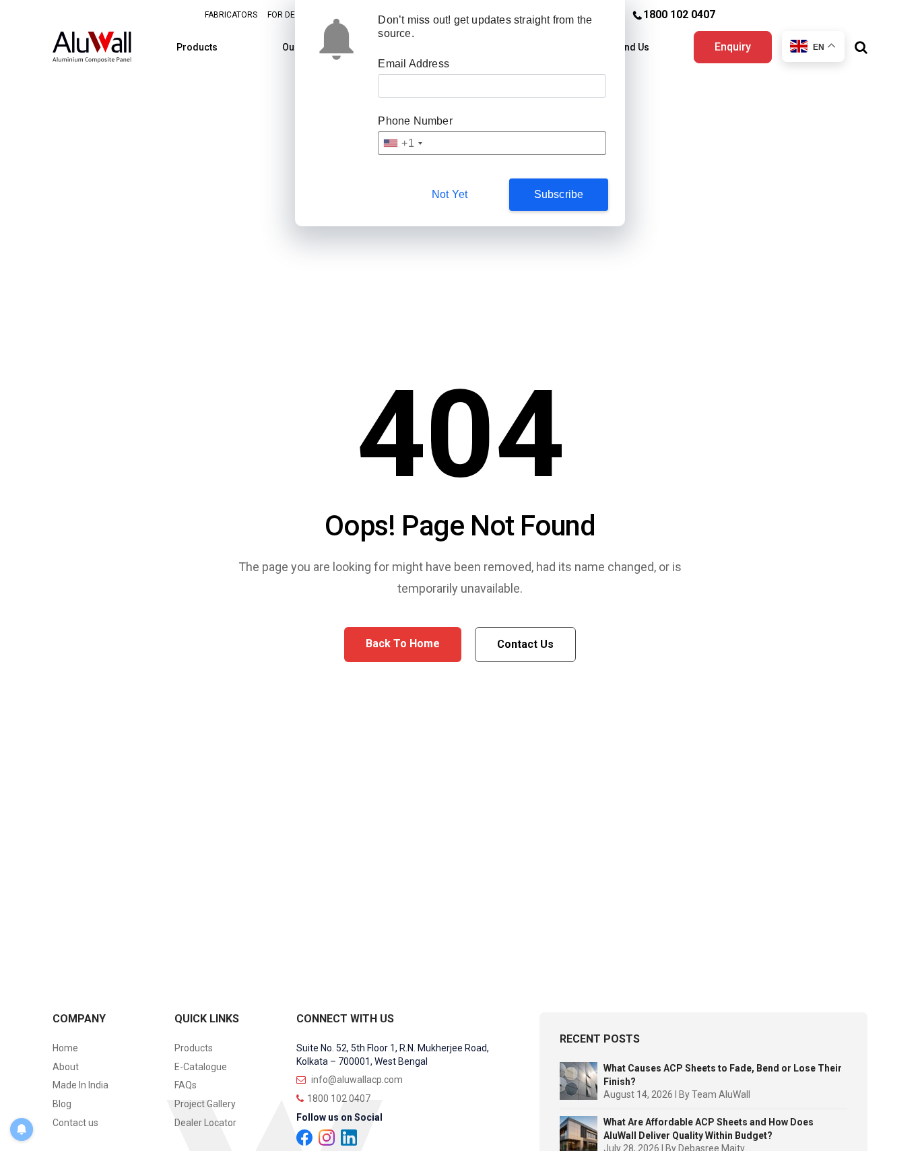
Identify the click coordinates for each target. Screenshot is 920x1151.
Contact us (75, 1122)
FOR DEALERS (293, 15)
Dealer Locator (205, 1122)
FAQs (185, 1085)
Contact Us (525, 644)
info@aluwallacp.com (356, 1079)
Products (197, 47)
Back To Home (403, 643)
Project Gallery (205, 1103)
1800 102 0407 (679, 14)
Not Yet (449, 194)
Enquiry (733, 46)
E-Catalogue (200, 1066)
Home (65, 1048)
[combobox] (402, 143)
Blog (62, 1103)
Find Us (632, 47)
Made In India (80, 1085)
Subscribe (559, 194)
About (66, 1066)
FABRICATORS (231, 15)
